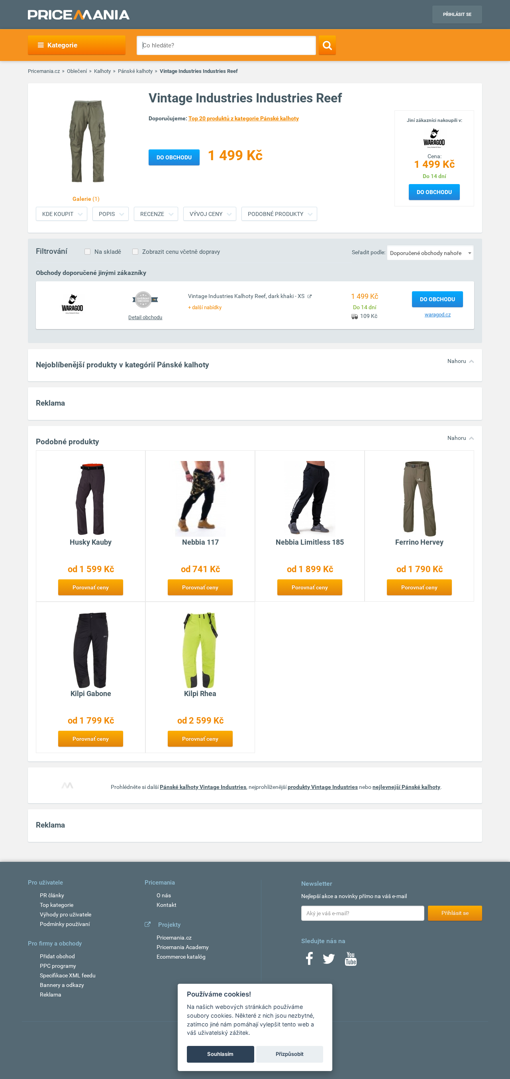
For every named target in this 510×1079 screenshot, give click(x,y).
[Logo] (434, 137)
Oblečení (77, 71)
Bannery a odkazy (62, 985)
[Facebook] (309, 961)
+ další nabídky (205, 307)
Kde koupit (57, 214)
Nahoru (456, 361)
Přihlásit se (457, 14)
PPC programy (58, 966)
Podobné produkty (275, 214)
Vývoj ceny (206, 214)
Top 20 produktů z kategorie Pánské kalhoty (243, 118)
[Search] (327, 45)
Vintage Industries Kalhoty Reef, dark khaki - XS (247, 296)
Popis (107, 214)
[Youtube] (351, 961)
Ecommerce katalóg (181, 956)
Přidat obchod (57, 956)
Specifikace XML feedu (68, 975)
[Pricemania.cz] (78, 14)
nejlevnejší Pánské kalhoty (406, 787)
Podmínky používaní (65, 924)
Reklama (50, 994)
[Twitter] (328, 961)
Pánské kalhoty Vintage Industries (203, 787)
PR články (52, 895)
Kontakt (167, 905)
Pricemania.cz (44, 71)
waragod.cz (438, 315)
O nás (164, 895)
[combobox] (430, 253)
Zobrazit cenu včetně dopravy (181, 251)
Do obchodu (434, 192)
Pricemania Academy (183, 947)
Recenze (152, 214)
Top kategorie (56, 905)
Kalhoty (102, 71)
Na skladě (107, 251)
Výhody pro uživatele (65, 914)
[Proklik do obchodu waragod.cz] (72, 303)
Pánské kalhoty (135, 71)
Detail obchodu (145, 317)
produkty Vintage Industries (323, 787)
